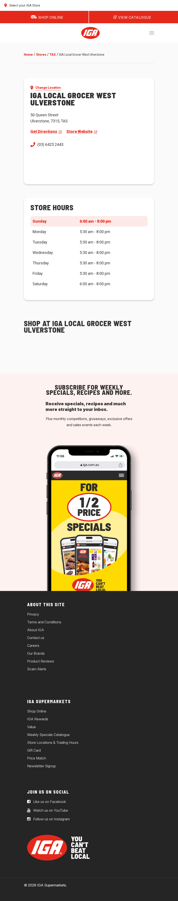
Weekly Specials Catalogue (48, 734)
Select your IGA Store (24, 5)
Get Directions (43, 131)
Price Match (36, 758)
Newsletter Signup (41, 766)
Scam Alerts (36, 669)
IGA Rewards (37, 719)
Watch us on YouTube (50, 810)
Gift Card (34, 750)
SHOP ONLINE (50, 17)
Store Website (79, 131)
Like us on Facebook (49, 801)
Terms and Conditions (44, 622)
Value (31, 727)
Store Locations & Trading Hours (52, 742)
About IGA (35, 630)
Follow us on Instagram (51, 819)
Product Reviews (40, 661)
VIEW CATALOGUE (134, 17)
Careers (33, 645)
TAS (52, 54)
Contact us (35, 638)
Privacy (33, 614)
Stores (41, 54)
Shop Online (36, 711)
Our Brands (36, 653)
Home (28, 54)
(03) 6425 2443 (50, 144)
